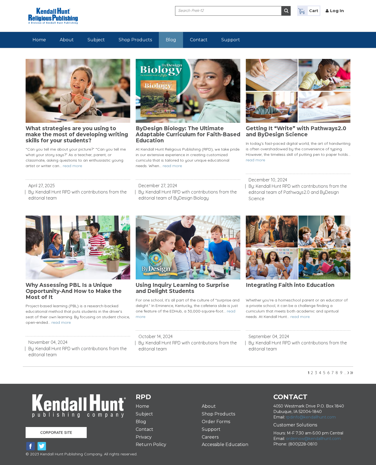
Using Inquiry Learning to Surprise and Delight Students (182, 288)
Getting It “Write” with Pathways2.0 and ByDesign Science (296, 132)
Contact (199, 39)
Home (39, 39)
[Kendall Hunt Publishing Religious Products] (53, 12)
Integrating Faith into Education (290, 285)
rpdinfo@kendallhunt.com (311, 417)
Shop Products (135, 39)
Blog (171, 39)
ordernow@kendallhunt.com (313, 438)
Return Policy (151, 444)
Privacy (144, 437)
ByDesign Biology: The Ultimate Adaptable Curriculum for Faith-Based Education (188, 135)
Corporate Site (56, 432)
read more (72, 165)
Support (230, 39)
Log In (337, 10)
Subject (96, 39)
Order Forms (216, 421)
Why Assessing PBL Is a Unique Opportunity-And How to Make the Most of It (74, 291)
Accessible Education (225, 444)
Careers (210, 437)
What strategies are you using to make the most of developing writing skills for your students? (77, 135)
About (67, 39)
